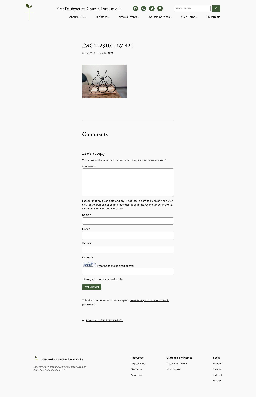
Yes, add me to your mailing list (104, 279)
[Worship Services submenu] (171, 17)
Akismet (150, 204)
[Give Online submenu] (196, 17)
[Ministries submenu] (108, 17)
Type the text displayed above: (115, 265)
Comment (89, 166)
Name (86, 214)
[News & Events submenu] (138, 17)
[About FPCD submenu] (85, 17)
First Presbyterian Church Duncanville (62, 359)
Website (87, 243)
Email (86, 229)
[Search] (216, 8)
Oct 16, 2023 (88, 53)
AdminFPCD (108, 53)
